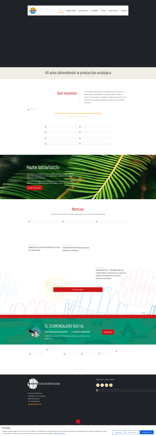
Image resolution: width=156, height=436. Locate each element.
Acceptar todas (146, 432)
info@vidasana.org (34, 404)
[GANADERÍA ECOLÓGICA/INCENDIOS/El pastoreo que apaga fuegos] (44, 231)
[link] (61, 128)
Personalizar (118, 432)
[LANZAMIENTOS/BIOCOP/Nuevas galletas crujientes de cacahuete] (78, 231)
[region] (78, 430)
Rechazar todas (132, 432)
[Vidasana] (32, 10)
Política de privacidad (59, 433)
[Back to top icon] (78, 421)
